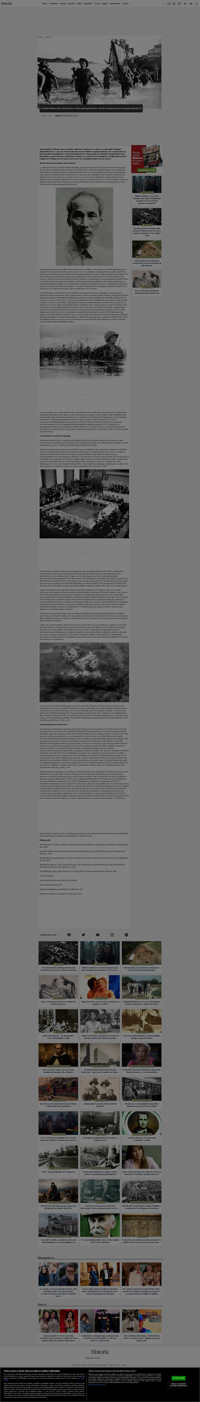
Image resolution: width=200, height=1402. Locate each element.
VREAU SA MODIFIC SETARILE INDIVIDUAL (178, 1385)
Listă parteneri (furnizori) (97, 1385)
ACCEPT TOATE (178, 1378)
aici (44, 1391)
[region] (100, 1384)
